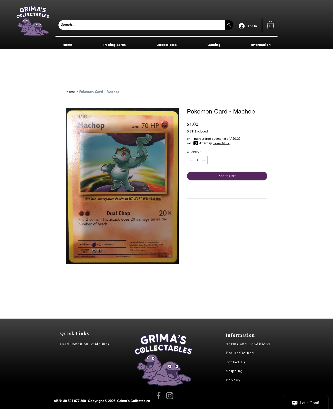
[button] (270, 25)
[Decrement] (191, 160)
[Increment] (204, 160)
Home (70, 91)
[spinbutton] (197, 160)
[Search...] (229, 25)
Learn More (221, 143)
